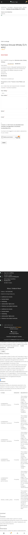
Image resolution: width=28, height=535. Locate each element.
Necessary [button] (2, 378)
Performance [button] (3, 525)
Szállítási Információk (6, 297)
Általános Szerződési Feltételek (9, 306)
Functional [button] (2, 513)
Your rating (4, 90)
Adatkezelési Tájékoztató (7, 304)
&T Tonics (18, 327)
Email (2, 117)
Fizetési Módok (5, 299)
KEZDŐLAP (3, 7)
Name (3, 111)
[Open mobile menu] (1, 2)
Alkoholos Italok (18, 7)
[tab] (11, 63)
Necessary (2, 381)
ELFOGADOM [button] (10, 347)
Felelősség (4, 301)
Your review (4, 95)
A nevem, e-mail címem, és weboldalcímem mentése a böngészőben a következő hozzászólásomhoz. (12, 126)
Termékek (10, 7)
